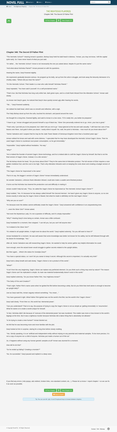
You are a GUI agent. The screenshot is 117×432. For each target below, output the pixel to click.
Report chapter (59, 394)
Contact (93, 429)
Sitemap (102, 429)
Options (48, 2)
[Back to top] (108, 429)
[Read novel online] (15, 2)
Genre (39, 2)
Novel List (30, 2)
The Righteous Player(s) (58, 11)
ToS (98, 429)
